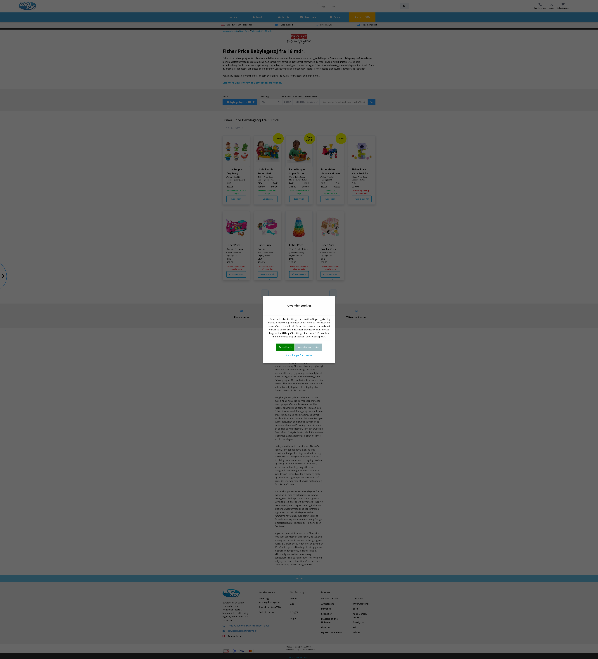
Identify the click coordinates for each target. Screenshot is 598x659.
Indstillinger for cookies (299, 355)
